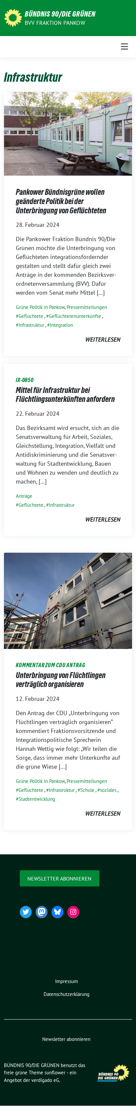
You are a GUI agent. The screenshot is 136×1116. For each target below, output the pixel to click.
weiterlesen (102, 339)
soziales (108, 790)
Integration (61, 325)
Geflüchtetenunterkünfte (75, 316)
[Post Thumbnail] (68, 133)
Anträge (24, 496)
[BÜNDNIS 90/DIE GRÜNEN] (13, 17)
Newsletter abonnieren (59, 878)
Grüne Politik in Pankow (40, 307)
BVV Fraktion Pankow (55, 22)
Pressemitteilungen (87, 307)
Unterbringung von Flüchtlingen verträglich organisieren (61, 680)
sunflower (55, 1072)
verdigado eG (45, 1080)
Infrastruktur (31, 325)
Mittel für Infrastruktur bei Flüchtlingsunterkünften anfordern (65, 395)
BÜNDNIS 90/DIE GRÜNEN (60, 14)
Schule (87, 790)
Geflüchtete (30, 316)
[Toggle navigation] (124, 46)
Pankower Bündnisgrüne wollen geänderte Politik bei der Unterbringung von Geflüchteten (61, 201)
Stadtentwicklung (36, 799)
